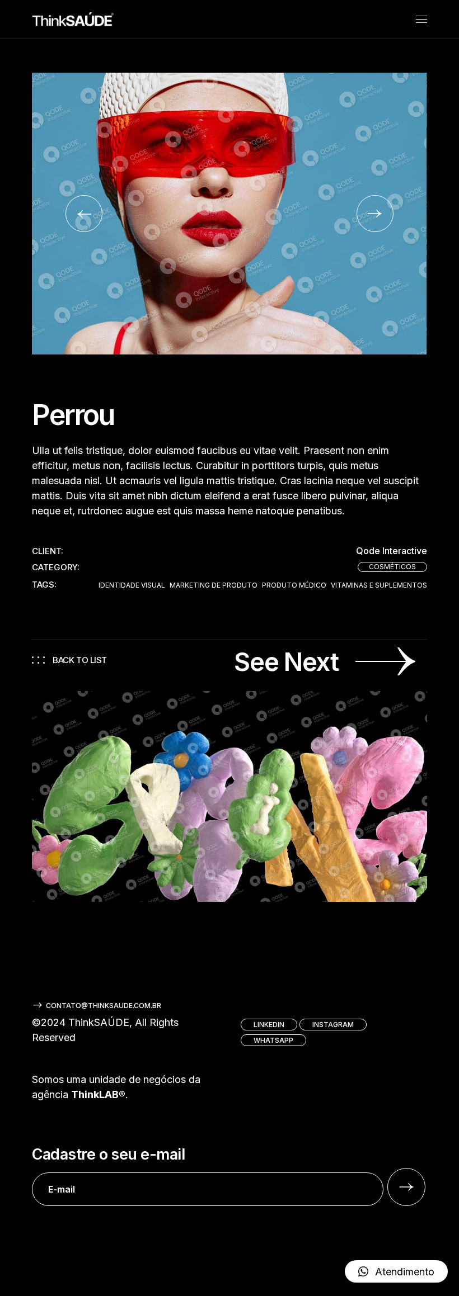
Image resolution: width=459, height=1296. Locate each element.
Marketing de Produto (213, 585)
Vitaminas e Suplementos (379, 585)
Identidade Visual (132, 585)
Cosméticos (392, 566)
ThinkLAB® (98, 1094)
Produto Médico (294, 585)
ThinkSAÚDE (98, 1022)
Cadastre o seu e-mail (108, 1154)
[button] (83, 213)
